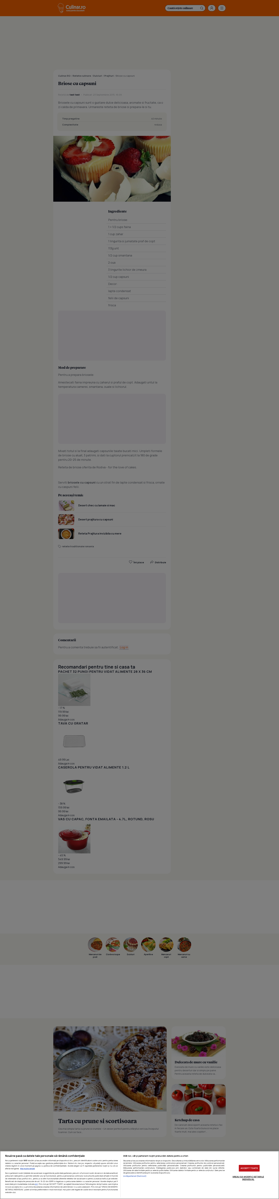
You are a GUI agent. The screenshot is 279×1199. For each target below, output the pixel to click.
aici (36, 1184)
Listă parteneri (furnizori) (134, 1176)
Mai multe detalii (27, 1168)
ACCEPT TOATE (249, 1168)
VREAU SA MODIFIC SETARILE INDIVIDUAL (248, 1178)
